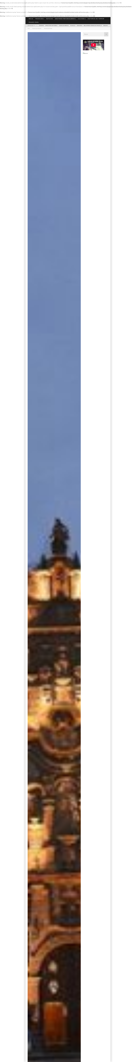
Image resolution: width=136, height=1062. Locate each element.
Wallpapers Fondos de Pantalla (93, 25)
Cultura (81, 18)
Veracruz (79, 25)
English (105, 25)
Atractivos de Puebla (51, 25)
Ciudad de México (64, 25)
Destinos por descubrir (65, 18)
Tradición (39, 18)
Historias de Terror (96, 18)
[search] (106, 34)
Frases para (34, 22)
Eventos (41, 25)
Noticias (49, 18)
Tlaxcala (72, 25)
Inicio (31, 18)
